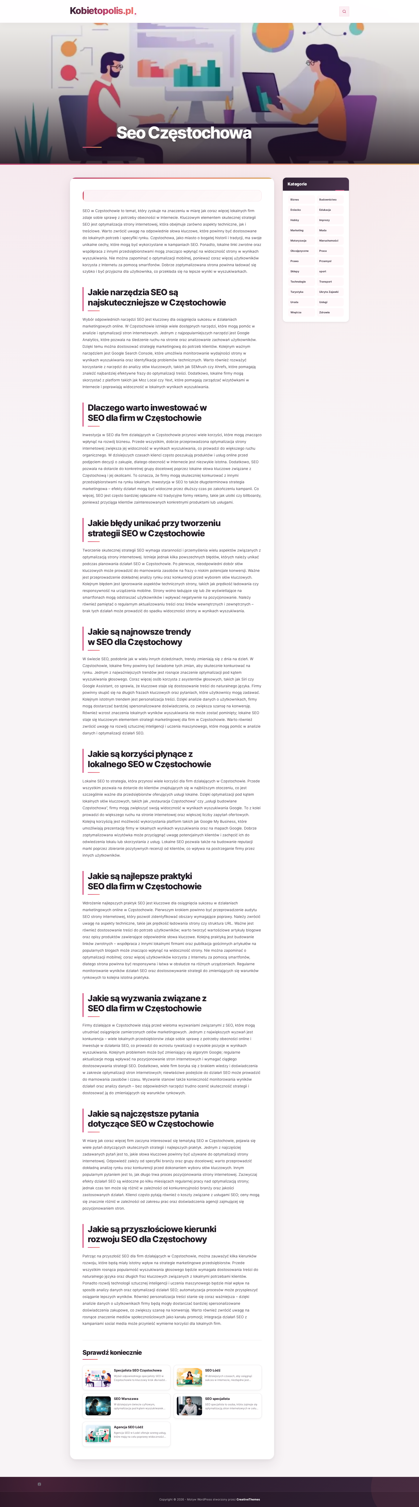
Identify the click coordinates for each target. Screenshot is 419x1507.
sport (322, 271)
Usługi (323, 302)
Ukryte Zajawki (328, 291)
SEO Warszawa (126, 1399)
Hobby (294, 220)
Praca (323, 250)
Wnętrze (295, 312)
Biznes (294, 199)
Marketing (297, 230)
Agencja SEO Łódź (128, 1427)
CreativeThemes (248, 1499)
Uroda (294, 302)
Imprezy (324, 220)
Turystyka (296, 291)
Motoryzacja (298, 240)
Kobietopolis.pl (101, 10)
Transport (325, 281)
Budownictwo (328, 199)
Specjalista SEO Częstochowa (138, 1370)
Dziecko (295, 209)
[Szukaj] (344, 11)
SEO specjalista (217, 1399)
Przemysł (325, 261)
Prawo (294, 261)
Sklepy (294, 271)
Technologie (298, 281)
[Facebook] (39, 1484)
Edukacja (325, 209)
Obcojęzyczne (299, 250)
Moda (322, 230)
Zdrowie (324, 312)
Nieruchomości (328, 240)
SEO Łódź (213, 1370)
